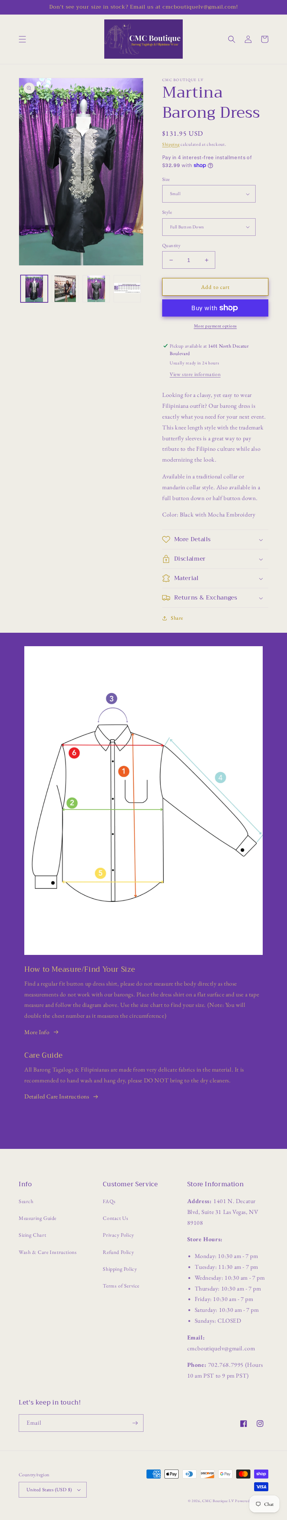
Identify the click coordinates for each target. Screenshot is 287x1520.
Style (167, 212)
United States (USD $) (49, 1489)
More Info (36, 1032)
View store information (195, 374)
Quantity (171, 245)
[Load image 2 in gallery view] (65, 288)
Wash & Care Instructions (48, 1252)
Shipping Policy (120, 1268)
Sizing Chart (32, 1234)
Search (26, 1201)
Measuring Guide (37, 1218)
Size (166, 179)
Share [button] (177, 617)
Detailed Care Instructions (56, 1096)
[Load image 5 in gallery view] (127, 288)
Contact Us (115, 1218)
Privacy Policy (118, 1234)
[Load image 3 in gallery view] (96, 288)
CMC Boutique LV (218, 1500)
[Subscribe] (135, 1423)
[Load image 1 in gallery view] (34, 288)
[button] (22, 39)
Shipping (171, 144)
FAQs (109, 1201)
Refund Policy (118, 1252)
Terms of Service (121, 1285)
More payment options (215, 326)
